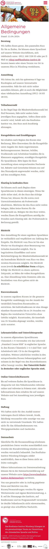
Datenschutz (23, 538)
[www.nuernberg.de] (29, 546)
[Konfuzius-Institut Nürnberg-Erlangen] (12, 523)
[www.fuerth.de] (45, 546)
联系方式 (5, 538)
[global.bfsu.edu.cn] (8, 546)
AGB (31, 538)
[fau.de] (3, 546)
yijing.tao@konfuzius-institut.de (24, 60)
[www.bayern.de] (24, 546)
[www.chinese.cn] (14, 546)
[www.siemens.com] (40, 546)
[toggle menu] (45, 2)
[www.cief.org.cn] (19, 546)
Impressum (14, 538)
